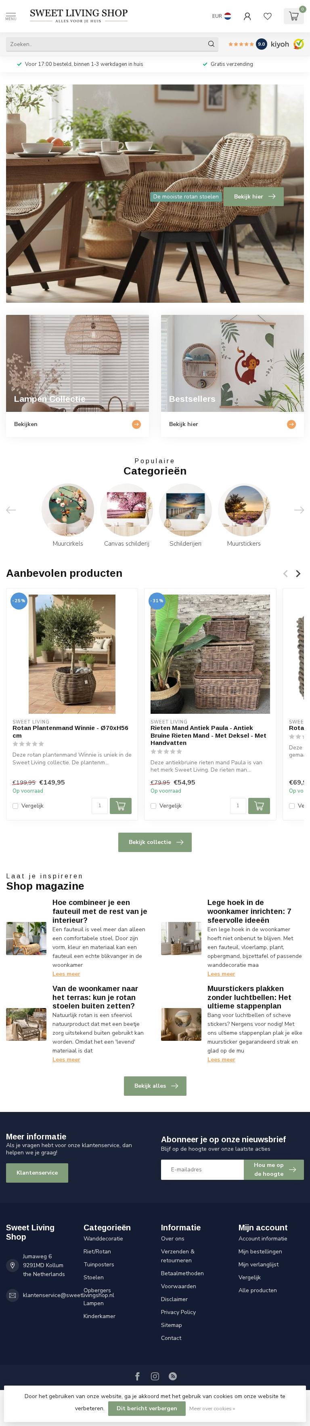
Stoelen (94, 1277)
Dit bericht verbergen (147, 1408)
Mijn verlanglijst (259, 1264)
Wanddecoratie (103, 1238)
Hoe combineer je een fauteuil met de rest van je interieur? (99, 911)
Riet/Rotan (97, 1251)
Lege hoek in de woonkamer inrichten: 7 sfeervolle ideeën (249, 911)
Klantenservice (37, 1173)
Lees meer (66, 974)
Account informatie (263, 1238)
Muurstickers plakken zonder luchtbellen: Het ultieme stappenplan (249, 997)
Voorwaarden (178, 1286)
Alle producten (258, 1290)
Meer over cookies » (212, 1408)
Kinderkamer (99, 1316)
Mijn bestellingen (260, 1251)
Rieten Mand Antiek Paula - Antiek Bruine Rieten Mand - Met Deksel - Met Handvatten (208, 735)
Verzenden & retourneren (178, 1256)
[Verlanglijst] (268, 16)
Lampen (94, 1303)
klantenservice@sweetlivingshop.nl (68, 1295)
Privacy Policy (178, 1312)
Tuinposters (99, 1264)
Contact (171, 1338)
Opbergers (97, 1290)
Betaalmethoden (182, 1273)
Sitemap (171, 1325)
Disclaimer (174, 1299)
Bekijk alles (150, 1086)
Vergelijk (32, 806)
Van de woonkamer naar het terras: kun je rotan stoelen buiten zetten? (95, 997)
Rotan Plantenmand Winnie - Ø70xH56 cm (70, 731)
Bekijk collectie (150, 842)
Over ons (172, 1238)
